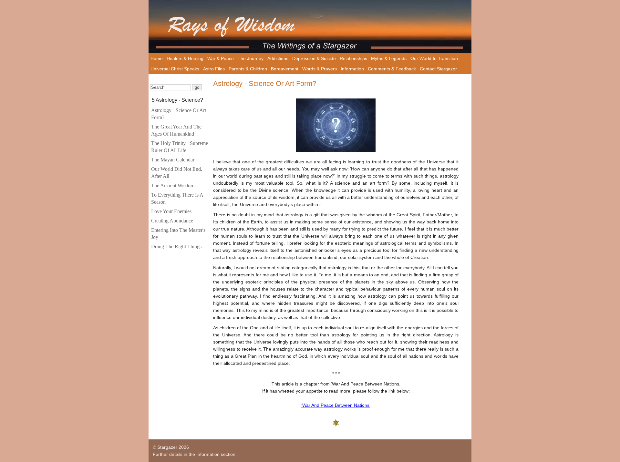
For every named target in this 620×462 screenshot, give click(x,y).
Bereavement (284, 68)
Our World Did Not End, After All (176, 172)
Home (156, 58)
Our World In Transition (434, 58)
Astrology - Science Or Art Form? (178, 114)
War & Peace (220, 58)
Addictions (277, 58)
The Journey (251, 58)
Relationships (353, 58)
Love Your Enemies (171, 211)
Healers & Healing (185, 58)
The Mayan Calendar (172, 159)
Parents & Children (248, 68)
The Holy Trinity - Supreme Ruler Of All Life (179, 146)
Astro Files (214, 68)
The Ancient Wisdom (172, 185)
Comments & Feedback (392, 68)
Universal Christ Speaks (174, 68)
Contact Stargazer (438, 68)
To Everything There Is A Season (177, 198)
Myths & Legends (389, 58)
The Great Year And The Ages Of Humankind (176, 130)
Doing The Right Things (176, 246)
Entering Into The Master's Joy (178, 233)
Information (352, 68)
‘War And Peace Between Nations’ (335, 405)
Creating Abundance (172, 220)
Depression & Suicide (314, 58)
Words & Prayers (319, 68)
